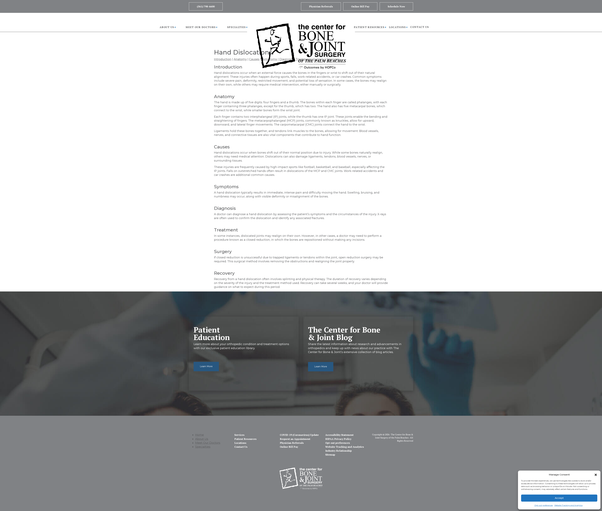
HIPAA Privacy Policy (338, 439)
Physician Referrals (321, 6)
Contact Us (419, 27)
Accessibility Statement (339, 435)
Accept (559, 497)
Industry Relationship (338, 450)
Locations (397, 27)
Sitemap (330, 454)
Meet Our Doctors (201, 27)
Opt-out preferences (543, 505)
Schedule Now (396, 6)
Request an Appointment (295, 439)
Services (239, 435)
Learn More (206, 366)
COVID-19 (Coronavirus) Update (299, 435)
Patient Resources (369, 27)
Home (199, 435)
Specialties (236, 27)
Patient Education (212, 333)
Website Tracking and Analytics (568, 505)
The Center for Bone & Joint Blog (344, 333)
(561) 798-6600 (206, 6)
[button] (595, 474)
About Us (167, 27)
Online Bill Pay (360, 6)
